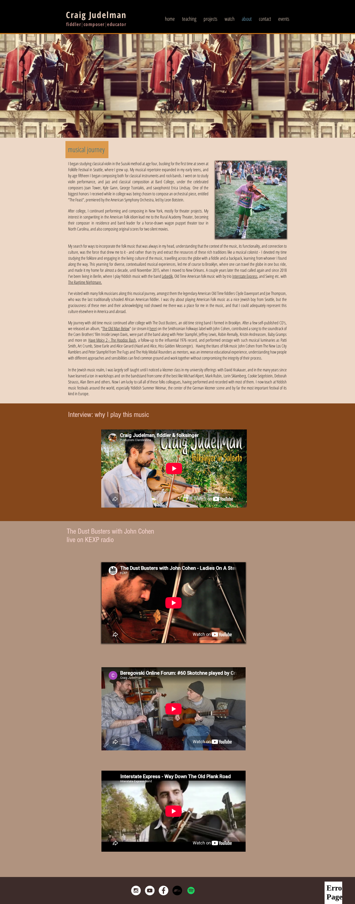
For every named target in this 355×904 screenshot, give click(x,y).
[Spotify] (191, 890)
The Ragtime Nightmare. (85, 282)
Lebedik (167, 276)
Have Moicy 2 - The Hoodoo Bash (112, 340)
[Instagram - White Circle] (136, 890)
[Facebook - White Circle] (163, 890)
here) (153, 328)
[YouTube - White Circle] (150, 890)
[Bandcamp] (177, 890)
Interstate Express (244, 276)
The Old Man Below (116, 328)
